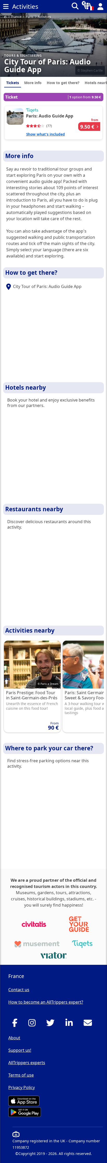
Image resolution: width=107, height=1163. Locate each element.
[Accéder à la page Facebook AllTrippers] (16, 1024)
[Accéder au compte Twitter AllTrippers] (51, 1024)
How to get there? (63, 82)
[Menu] (5, 6)
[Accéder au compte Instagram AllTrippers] (33, 1024)
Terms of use (21, 1075)
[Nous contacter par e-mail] (89, 1024)
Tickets (12, 82)
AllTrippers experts (26, 1062)
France (16, 17)
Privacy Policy (21, 1087)
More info (33, 82)
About (14, 1038)
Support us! (19, 1050)
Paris (29, 17)
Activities (44, 17)
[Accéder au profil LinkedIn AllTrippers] (70, 1024)
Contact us (18, 989)
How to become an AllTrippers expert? (45, 1002)
